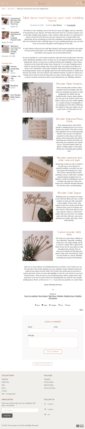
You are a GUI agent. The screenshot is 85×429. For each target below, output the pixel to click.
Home (3, 9)
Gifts (3, 385)
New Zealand (43, 296)
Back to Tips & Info (42, 364)
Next (81, 310)
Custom (4, 391)
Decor (4, 388)
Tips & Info (11, 9)
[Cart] (7, 3)
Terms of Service (49, 388)
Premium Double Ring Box (15, 69)
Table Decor (52, 296)
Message (31, 335)
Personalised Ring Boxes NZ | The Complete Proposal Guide (16, 36)
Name (30, 327)
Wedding (60, 296)
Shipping (47, 379)
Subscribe (7, 415)
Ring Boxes (14, 86)
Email (55, 327)
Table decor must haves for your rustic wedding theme (16, 49)
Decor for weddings (31, 296)
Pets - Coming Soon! (9, 394)
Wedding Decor (69, 296)
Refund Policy (49, 385)
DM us (51, 280)
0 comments (71, 25)
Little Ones (5, 382)
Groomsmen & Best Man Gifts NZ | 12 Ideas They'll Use (16, 21)
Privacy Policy (48, 382)
